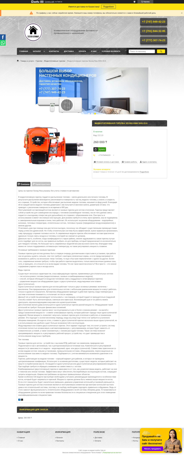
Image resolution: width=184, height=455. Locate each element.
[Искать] (161, 51)
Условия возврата (111, 51)
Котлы (135, 441)
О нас (94, 51)
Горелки (39, 61)
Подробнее (108, 7)
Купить (102, 149)
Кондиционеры (139, 438)
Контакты (54, 51)
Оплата (82, 51)
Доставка (69, 51)
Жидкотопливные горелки (54, 61)
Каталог (37, 51)
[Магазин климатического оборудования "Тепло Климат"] (33, 32)
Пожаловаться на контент (112, 453)
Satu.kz (103, 450)
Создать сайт (49, 2)
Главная (23, 51)
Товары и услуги (27, 61)
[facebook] (19, 400)
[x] (22, 400)
